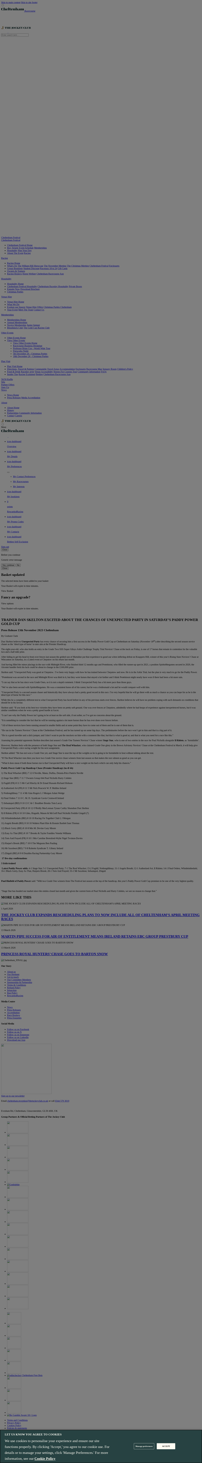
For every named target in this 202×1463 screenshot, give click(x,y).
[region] (101, 1446)
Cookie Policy (44, 1458)
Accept (166, 1446)
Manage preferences (144, 1446)
